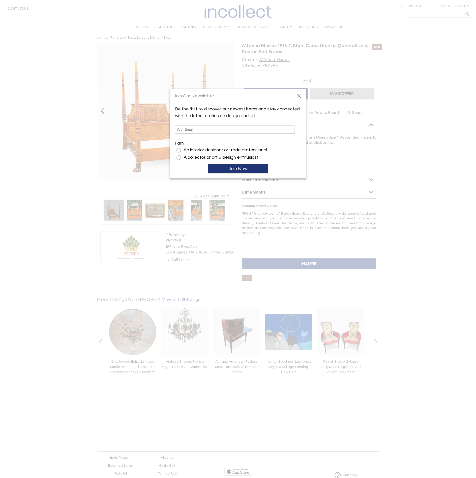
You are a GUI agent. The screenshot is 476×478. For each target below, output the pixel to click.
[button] (298, 95)
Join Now (238, 168)
